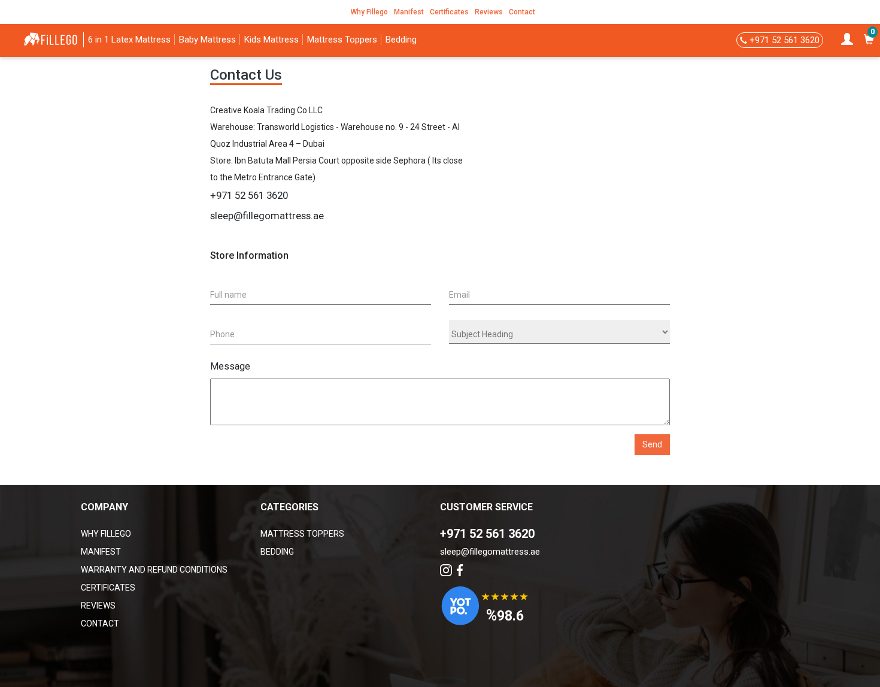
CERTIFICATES (108, 587)
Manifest (409, 12)
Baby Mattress (207, 39)
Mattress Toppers (342, 39)
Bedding (401, 39)
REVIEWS (98, 605)
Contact (522, 12)
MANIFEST (101, 551)
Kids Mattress (271, 39)
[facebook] (460, 569)
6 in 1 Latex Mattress (129, 39)
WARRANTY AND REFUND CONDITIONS (154, 569)
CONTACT (100, 623)
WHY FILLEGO (106, 533)
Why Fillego (369, 12)
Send (652, 444)
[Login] (847, 40)
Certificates (449, 12)
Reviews (489, 12)
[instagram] (447, 569)
